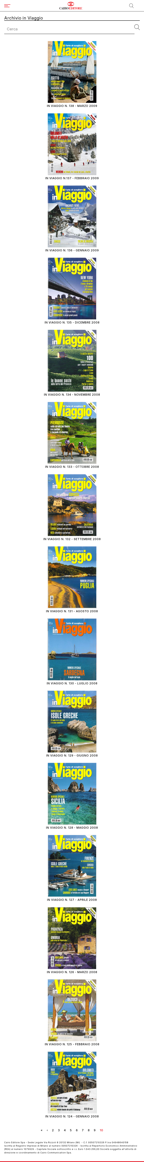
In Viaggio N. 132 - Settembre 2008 (72, 539)
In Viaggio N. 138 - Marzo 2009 (72, 106)
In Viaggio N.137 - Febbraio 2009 (72, 178)
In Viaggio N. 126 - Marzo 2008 (72, 972)
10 (102, 1130)
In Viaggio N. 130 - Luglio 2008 (72, 683)
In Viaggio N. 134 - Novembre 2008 (72, 394)
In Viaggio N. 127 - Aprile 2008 (72, 900)
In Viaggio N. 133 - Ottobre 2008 (72, 466)
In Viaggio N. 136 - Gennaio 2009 (72, 250)
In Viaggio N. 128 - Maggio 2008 (72, 827)
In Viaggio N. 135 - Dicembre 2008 (72, 322)
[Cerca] (137, 27)
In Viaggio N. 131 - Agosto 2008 (72, 611)
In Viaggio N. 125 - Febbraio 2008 (72, 1044)
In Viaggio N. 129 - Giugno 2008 (72, 755)
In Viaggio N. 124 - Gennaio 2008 (72, 1116)
